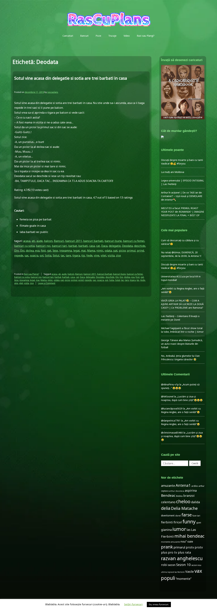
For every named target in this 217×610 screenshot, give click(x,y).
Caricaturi (68, 35)
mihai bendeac (189, 536)
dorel (178, 515)
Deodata (127, 246)
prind (140, 250)
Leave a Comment (46, 283)
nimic (99, 250)
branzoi (188, 496)
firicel (178, 522)
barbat (72, 246)
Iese (55, 250)
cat (98, 246)
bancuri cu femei (133, 241)
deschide (139, 246)
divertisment (168, 515)
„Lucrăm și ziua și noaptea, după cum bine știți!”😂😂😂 (182, 436)
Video (127, 35)
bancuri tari (59, 246)
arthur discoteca (176, 491)
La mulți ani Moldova (172, 172)
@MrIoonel (167, 396)
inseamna (65, 250)
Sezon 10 (183, 564)
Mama (91, 250)
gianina (166, 530)
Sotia (48, 255)
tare (68, 255)
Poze (98, 35)
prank (167, 547)
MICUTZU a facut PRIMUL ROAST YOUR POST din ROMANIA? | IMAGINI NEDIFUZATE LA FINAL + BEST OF (182, 211)
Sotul (56, 255)
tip (83, 255)
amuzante (168, 486)
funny (189, 521)
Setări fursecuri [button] (133, 604)
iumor (179, 529)
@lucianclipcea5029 (171, 408)
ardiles (194, 486)
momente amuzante (170, 541)
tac (62, 255)
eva (37, 250)
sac (27, 255)
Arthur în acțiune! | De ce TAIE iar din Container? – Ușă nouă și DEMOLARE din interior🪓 (181, 196)
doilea (30, 250)
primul (131, 250)
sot (42, 255)
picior (122, 250)
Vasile (189, 571)
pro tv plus (176, 552)
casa (92, 246)
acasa (26, 241)
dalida (195, 502)
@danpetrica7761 (170, 420)
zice (118, 255)
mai (83, 250)
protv (190, 547)
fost (43, 250)
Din (16, 250)
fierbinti (167, 522)
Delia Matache (184, 508)
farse (186, 515)
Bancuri (84, 35)
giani (198, 522)
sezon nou (196, 565)
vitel (103, 255)
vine (96, 255)
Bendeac (168, 495)
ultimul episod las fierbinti (173, 572)
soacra (34, 255)
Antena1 (183, 485)
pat (115, 250)
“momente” (183, 579)
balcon (48, 241)
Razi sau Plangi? (145, 35)
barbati (83, 246)
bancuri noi (43, 246)
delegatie (115, 246)
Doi (22, 250)
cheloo (183, 501)
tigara (76, 255)
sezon (171, 565)
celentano (168, 502)
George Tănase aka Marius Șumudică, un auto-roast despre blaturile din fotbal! (182, 344)
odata (108, 250)
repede (18, 255)
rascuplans (52, 92)
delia (165, 508)
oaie (190, 541)
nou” (184, 541)
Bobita (179, 496)
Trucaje (112, 35)
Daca (104, 246)
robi (164, 565)
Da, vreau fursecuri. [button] (159, 604)
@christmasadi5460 (172, 432)
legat (76, 250)
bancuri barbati (93, 241)
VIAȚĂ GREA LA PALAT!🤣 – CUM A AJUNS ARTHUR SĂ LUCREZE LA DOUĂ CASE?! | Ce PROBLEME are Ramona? (182, 304)
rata (188, 552)
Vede (89, 255)
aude (39, 241)
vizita (111, 255)
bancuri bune (113, 241)
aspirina (191, 490)
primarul (179, 547)
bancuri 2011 (73, 241)
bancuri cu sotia (24, 246)
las (188, 530)
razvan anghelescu (182, 558)
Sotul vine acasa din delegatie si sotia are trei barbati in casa (70, 78)
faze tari (196, 515)
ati (33, 241)
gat (49, 250)
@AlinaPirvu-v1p (170, 384)
